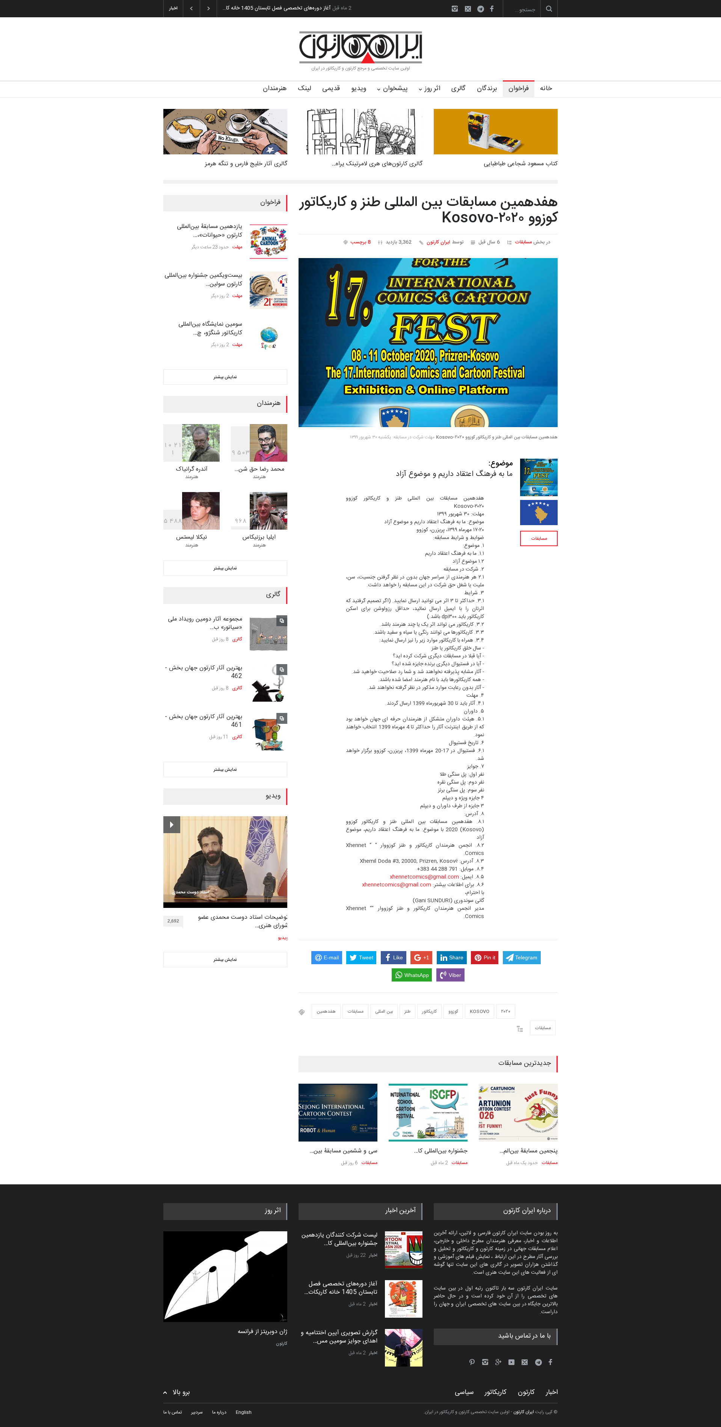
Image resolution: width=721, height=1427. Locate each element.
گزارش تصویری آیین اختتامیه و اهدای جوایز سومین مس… (339, 1337)
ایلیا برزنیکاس (259, 537)
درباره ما (219, 1412)
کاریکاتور (429, 1011)
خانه (546, 88)
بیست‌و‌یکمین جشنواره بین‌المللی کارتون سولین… (203, 279)
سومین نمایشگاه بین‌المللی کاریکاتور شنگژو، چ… (210, 328)
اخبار (373, 1255)
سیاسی (464, 1392)
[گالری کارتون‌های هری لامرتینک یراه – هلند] (360, 131)
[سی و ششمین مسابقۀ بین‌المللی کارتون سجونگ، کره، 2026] (338, 1113)
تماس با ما (172, 1412)
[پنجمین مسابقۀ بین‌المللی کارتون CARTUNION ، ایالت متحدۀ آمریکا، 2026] (518, 1113)
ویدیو (358, 88)
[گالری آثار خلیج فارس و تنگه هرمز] (225, 131)
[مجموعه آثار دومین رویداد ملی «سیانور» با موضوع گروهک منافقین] (268, 634)
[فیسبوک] (491, 8)
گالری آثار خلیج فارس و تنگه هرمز (246, 164)
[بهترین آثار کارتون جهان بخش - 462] (268, 683)
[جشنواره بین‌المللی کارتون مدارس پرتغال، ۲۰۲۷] (428, 1113)
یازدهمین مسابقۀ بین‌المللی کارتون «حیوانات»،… (209, 231)
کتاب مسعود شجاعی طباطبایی (521, 164)
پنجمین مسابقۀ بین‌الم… (528, 1151)
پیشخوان (395, 88)
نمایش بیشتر (225, 377)
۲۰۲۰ (505, 1011)
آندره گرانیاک (192, 469)
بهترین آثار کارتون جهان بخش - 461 (203, 721)
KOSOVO (479, 1011)
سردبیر (197, 1412)
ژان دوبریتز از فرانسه (262, 1332)
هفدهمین (326, 1011)
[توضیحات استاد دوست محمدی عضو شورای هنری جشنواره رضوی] (225, 862)
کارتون (281, 1343)
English (244, 1412)
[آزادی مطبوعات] (225, 1276)
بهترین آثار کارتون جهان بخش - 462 (203, 672)
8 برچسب (361, 242)
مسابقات (523, 242)
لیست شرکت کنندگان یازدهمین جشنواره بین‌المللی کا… (339, 1239)
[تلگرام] (483, 10)
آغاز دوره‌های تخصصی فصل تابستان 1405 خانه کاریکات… (340, 1288)
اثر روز (432, 88)
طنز (407, 1011)
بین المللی (384, 1011)
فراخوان (518, 88)
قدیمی (331, 88)
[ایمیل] (468, 8)
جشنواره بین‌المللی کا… (441, 1151)
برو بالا (181, 1392)
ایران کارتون (438, 242)
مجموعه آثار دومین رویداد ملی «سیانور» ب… (205, 623)
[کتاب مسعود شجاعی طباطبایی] (496, 131)
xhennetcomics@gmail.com (424, 877)
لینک (304, 88)
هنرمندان (275, 88)
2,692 (173, 921)
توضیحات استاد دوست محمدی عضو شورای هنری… (243, 922)
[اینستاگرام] (454, 8)
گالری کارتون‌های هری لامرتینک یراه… (377, 164)
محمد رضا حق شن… (259, 469)
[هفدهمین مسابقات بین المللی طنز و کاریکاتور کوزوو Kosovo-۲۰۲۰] (428, 342)
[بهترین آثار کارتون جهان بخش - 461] (268, 731)
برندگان (487, 88)
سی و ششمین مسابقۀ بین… (343, 1151)
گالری (458, 88)
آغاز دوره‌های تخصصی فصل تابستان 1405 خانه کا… (276, 8)
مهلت (237, 247)
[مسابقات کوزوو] (539, 512)
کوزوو (453, 1011)
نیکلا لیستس (191, 537)
